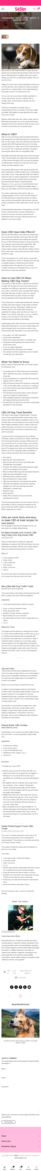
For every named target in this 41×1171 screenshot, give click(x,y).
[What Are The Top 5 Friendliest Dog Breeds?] (11, 996)
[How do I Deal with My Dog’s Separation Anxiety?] (30, 996)
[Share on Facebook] (11, 987)
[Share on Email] (29, 987)
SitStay (16, 1155)
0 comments (22, 977)
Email (3, 1078)
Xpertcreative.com (20, 1158)
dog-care (14, 972)
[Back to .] (20, 996)
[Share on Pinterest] (20, 987)
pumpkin (11, 558)
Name (3, 1069)
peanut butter (12, 748)
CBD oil (27, 107)
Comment (5, 1087)
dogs (21, 971)
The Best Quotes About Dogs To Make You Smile (20, 1040)
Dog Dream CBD (7, 537)
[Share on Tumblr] (25, 987)
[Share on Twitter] (16, 987)
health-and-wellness (28, 972)
